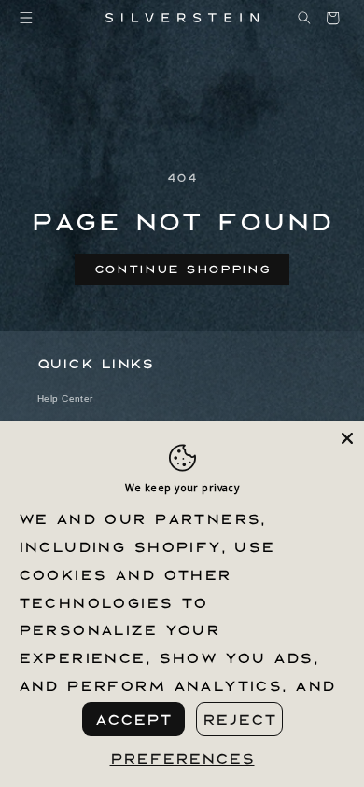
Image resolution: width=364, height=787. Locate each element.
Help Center (65, 399)
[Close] (347, 438)
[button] (26, 18)
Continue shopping (182, 268)
